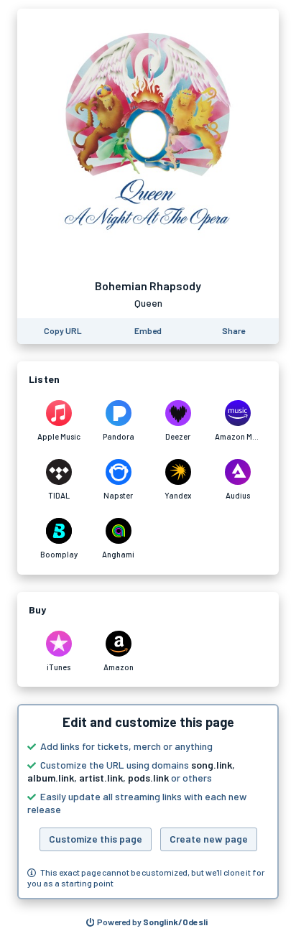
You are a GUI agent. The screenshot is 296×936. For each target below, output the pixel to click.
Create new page (209, 839)
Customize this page (95, 839)
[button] (148, 801)
